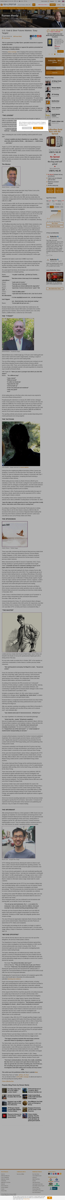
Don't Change (27, 128)
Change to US (38, 128)
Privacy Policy (26, 1199)
